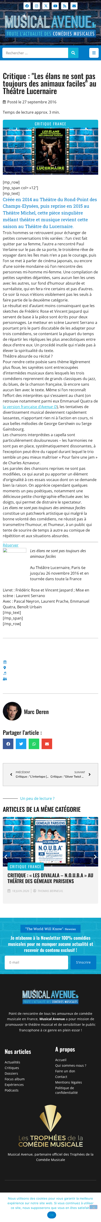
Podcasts (12, 1090)
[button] (94, 53)
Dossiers (11, 1073)
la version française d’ (30, 406)
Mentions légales (68, 1082)
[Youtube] (55, 5)
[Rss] (64, 5)
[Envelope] (74, 5)
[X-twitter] (45, 5)
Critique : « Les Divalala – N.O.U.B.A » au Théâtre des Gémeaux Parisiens (50, 878)
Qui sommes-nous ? (70, 1065)
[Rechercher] (73, 53)
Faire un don (65, 1071)
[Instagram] (36, 5)
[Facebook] (27, 5)
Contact (61, 1076)
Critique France (50, 124)
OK (52, 1215)
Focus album (15, 1079)
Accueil (60, 1060)
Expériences (14, 1084)
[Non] (93, 1207)
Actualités (12, 1062)
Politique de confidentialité (66, 1090)
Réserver (11, 545)
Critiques (12, 1068)
